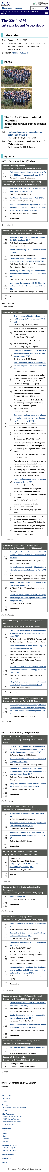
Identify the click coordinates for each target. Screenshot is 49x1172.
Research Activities (9, 1150)
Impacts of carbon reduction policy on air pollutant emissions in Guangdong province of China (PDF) (28, 669)
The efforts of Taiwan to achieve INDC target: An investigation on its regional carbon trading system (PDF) (28, 597)
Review (5, 1141)
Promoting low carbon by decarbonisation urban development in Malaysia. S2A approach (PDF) (28, 273)
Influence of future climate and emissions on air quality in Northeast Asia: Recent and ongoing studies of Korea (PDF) (28, 771)
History (5, 1101)
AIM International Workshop (12, 1116)
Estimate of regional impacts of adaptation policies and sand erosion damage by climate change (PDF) (30, 418)
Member (5, 1105)
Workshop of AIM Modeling (12, 1122)
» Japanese (18, 8)
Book (4, 1136)
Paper (5, 1131)
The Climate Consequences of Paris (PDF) (27, 198)
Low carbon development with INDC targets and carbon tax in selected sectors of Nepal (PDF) (27, 286)
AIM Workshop (12, 11)
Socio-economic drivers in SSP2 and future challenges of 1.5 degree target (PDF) (30, 365)
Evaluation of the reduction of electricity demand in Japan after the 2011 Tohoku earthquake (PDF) (30, 353)
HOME (3, 11)
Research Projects (9, 1148)
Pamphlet (6, 1139)
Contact (5, 1162)
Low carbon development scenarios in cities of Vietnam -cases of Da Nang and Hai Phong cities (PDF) (28, 633)
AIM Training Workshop (11, 1119)
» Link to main (6, 8)
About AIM (6, 1096)
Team (5, 1110)
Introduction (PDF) (17, 896)
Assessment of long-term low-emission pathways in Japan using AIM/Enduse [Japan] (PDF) (28, 835)
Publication (6, 1128)
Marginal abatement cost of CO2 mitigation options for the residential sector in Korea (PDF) (28, 570)
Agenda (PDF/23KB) (20, 53)
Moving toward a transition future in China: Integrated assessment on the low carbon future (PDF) (28, 555)
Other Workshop (8, 1124)
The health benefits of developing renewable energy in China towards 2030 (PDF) (30, 319)
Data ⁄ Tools (7, 1158)
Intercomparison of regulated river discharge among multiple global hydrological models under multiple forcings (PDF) (28, 970)
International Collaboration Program (15, 1107)
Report (5, 1133)
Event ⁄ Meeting (8, 1154)
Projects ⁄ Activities (9, 1145)
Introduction (7, 1098)
